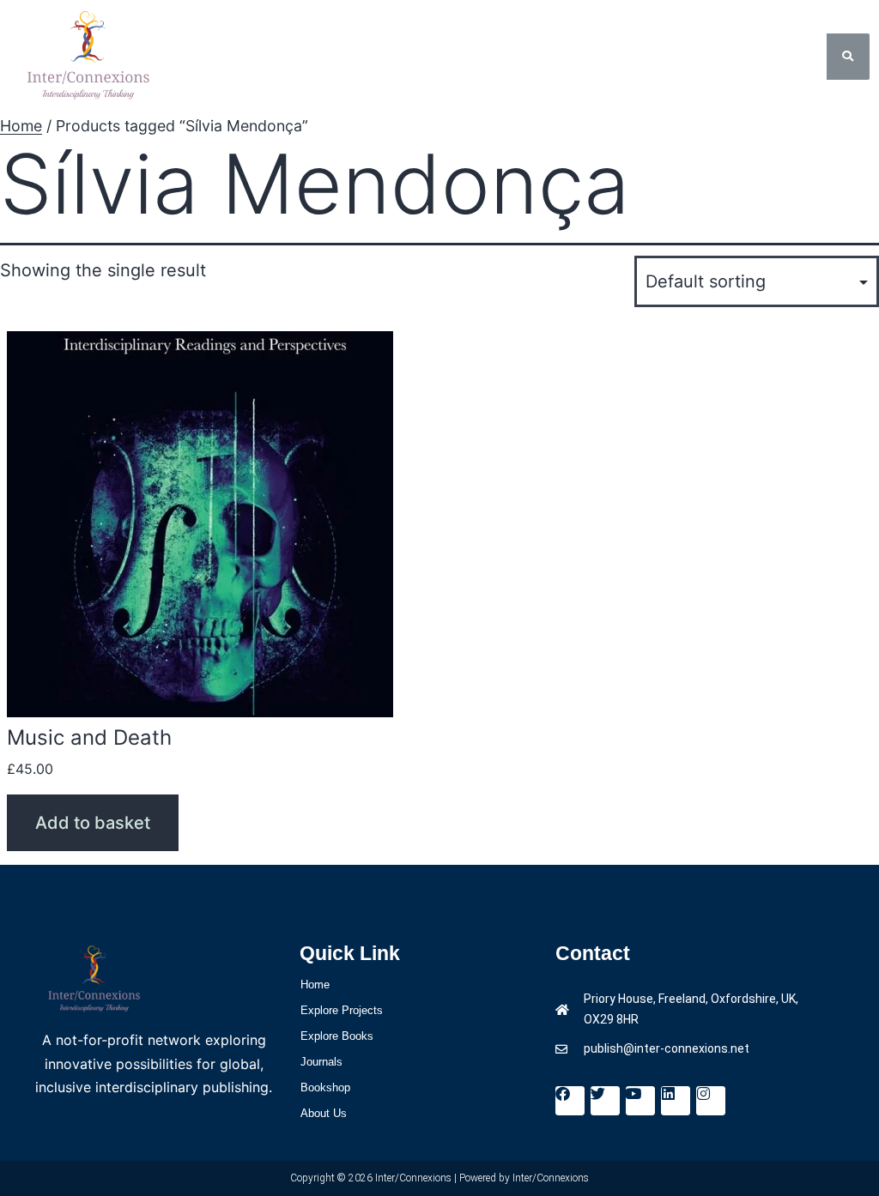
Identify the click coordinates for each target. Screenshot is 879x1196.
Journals (321, 1061)
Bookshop (325, 1087)
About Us (323, 1113)
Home (21, 126)
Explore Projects (341, 1010)
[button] (439, 56)
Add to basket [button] (92, 822)
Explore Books (336, 1036)
